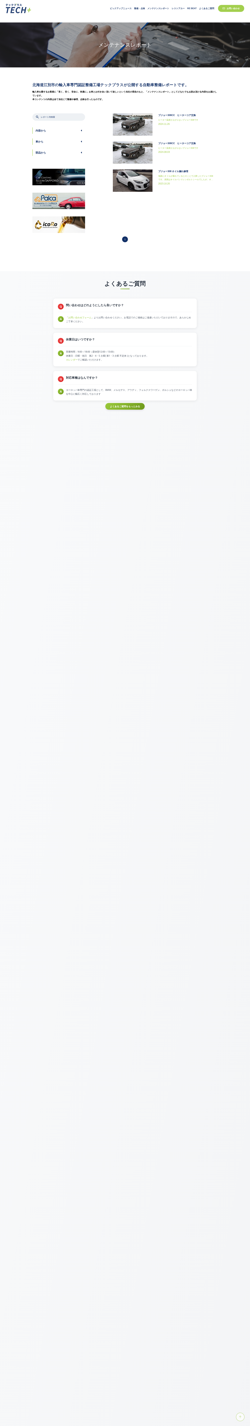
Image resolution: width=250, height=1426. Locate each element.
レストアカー (178, 11)
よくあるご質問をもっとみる (125, 406)
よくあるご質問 (206, 11)
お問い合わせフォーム (79, 317)
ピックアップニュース (121, 11)
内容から (41, 130)
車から (39, 141)
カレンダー (72, 359)
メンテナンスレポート (158, 11)
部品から (41, 152)
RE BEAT (192, 11)
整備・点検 (139, 11)
